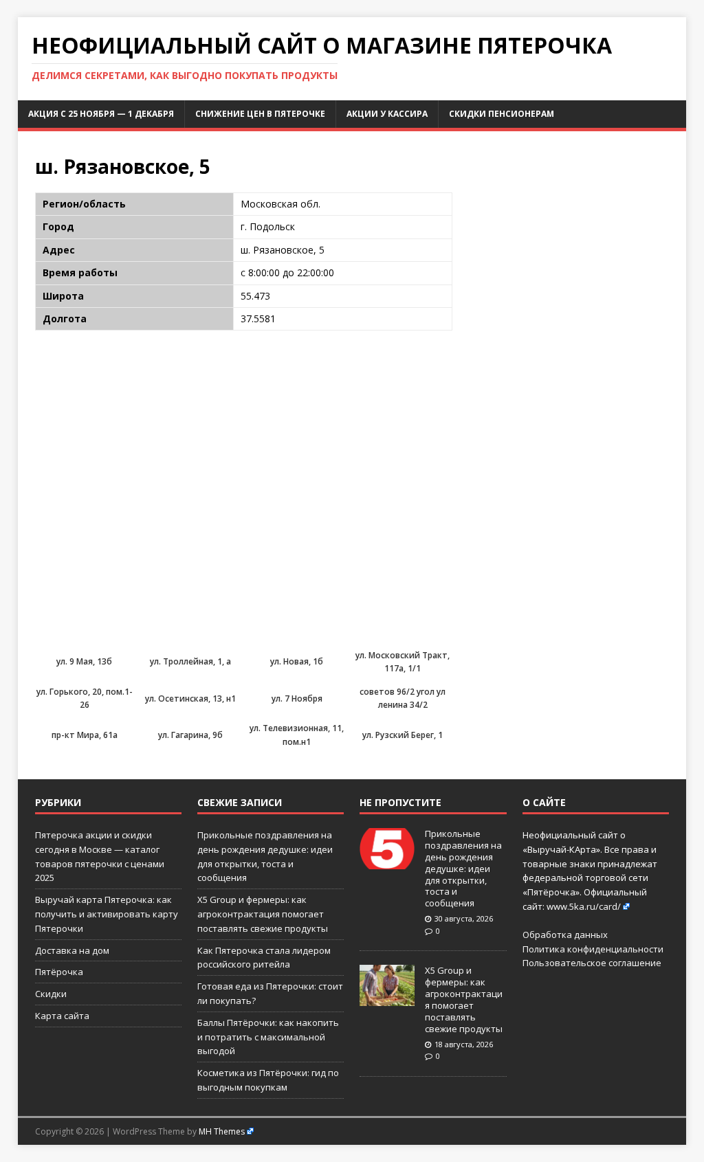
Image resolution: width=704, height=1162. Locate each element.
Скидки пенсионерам (501, 114)
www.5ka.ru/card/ (584, 906)
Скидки (51, 993)
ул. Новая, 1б (296, 661)
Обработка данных (565, 934)
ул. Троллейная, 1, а (190, 661)
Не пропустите (400, 802)
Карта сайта (62, 1015)
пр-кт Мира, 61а (85, 735)
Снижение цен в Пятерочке (260, 114)
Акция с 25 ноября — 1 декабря (101, 114)
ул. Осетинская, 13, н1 (190, 698)
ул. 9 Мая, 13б (84, 661)
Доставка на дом (72, 950)
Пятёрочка (59, 971)
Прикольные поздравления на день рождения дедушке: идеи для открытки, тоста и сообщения (463, 868)
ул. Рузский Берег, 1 (402, 735)
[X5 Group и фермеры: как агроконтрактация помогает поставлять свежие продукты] (387, 999)
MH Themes (222, 1131)
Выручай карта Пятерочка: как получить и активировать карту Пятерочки (106, 914)
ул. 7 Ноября (297, 698)
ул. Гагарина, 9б (190, 735)
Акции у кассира (387, 114)
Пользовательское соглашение (591, 963)
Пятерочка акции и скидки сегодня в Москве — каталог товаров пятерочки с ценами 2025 (99, 856)
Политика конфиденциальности (592, 949)
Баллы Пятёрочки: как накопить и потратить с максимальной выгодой (268, 1037)
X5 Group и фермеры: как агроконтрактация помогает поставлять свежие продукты (262, 914)
